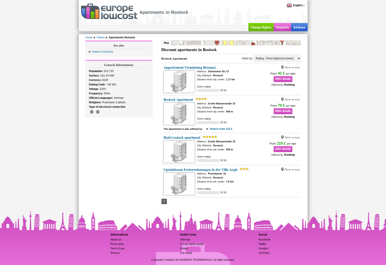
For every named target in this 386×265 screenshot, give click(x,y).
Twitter (262, 244)
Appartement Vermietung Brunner (190, 67)
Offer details (283, 79)
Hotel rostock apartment (182, 137)
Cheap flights (261, 27)
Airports (282, 27)
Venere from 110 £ (221, 128)
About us (116, 239)
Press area (117, 244)
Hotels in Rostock (102, 51)
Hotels (184, 248)
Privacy (115, 253)
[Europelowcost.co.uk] (109, 18)
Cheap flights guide (192, 244)
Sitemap (185, 239)
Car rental (186, 253)
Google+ (263, 248)
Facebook (264, 239)
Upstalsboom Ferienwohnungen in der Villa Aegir (201, 169)
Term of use (118, 248)
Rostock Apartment (178, 99)
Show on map (292, 67)
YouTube (263, 253)
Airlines (299, 27)
